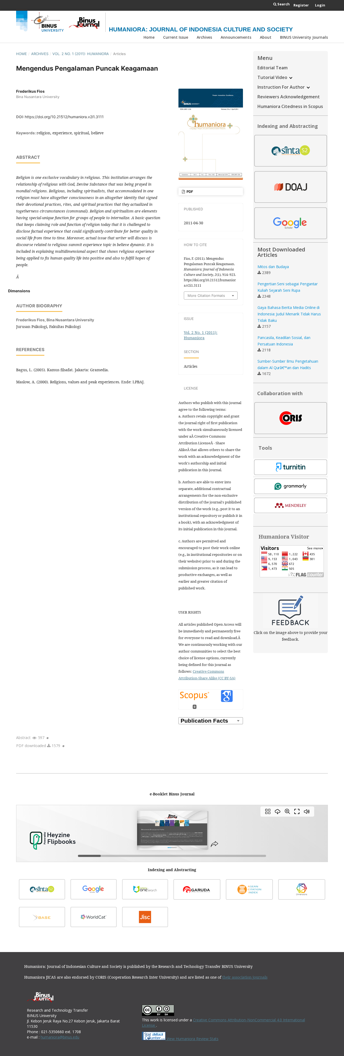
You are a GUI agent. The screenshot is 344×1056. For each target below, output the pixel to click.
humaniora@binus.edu (60, 1037)
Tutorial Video (272, 77)
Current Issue (175, 37)
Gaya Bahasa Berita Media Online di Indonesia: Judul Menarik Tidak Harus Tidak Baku (289, 314)
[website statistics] (154, 1038)
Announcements (236, 37)
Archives (204, 37)
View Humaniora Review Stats (192, 1038)
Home (149, 37)
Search (283, 4)
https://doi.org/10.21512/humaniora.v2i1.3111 (64, 116)
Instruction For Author (281, 87)
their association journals (244, 977)
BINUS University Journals (304, 37)
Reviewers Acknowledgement (288, 96)
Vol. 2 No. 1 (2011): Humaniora (80, 54)
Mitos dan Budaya (273, 266)
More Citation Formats (206, 295)
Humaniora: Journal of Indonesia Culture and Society (201, 29)
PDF (189, 191)
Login (320, 5)
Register (301, 5)
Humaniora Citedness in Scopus (290, 106)
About (265, 37)
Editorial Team (272, 67)
